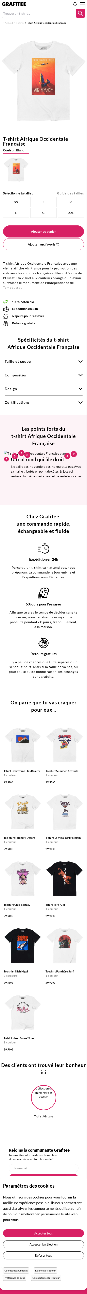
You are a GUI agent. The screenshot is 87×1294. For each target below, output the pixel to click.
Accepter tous (43, 1233)
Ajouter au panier (43, 231)
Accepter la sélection (43, 1244)
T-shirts (19, 22)
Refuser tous (43, 1255)
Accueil (9, 22)
